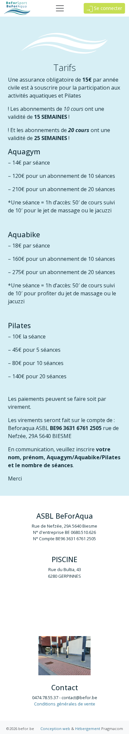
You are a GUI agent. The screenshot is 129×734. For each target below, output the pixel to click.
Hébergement (87, 728)
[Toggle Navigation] (60, 8)
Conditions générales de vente (64, 704)
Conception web (55, 728)
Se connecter (107, 8)
